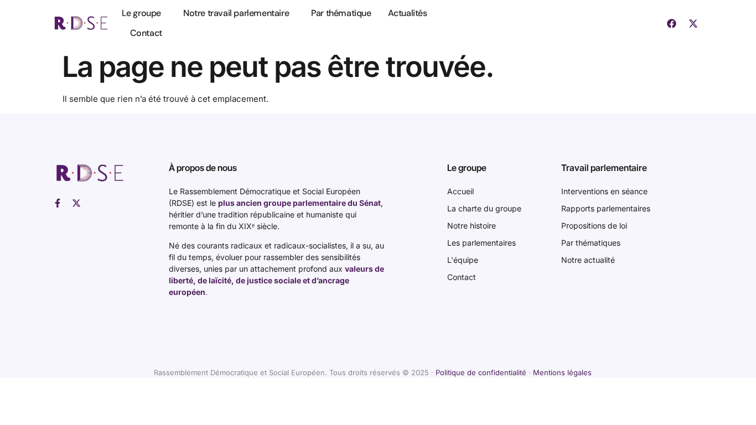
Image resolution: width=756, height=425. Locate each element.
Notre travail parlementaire (236, 13)
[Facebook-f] (57, 203)
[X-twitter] (692, 23)
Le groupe (141, 13)
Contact (146, 33)
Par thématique (341, 13)
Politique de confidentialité (481, 372)
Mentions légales (562, 372)
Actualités (407, 13)
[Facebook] (671, 23)
